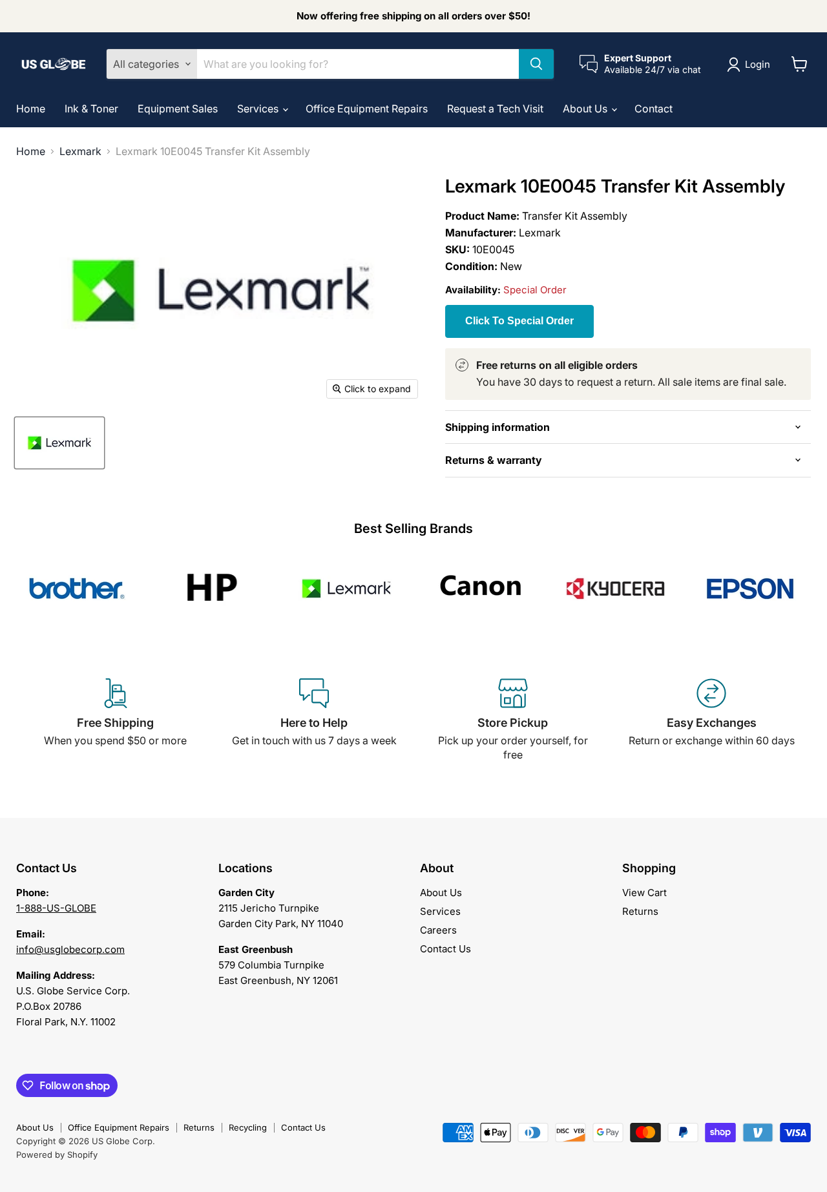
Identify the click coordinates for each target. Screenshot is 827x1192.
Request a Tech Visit (495, 108)
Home (30, 108)
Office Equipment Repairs (367, 108)
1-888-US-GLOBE (56, 908)
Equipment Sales (178, 108)
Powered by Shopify (57, 1154)
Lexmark (80, 151)
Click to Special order (519, 320)
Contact (653, 108)
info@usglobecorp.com (70, 949)
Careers (438, 930)
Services (259, 108)
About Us (586, 108)
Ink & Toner (91, 108)
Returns (640, 911)
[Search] (536, 64)
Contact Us (445, 949)
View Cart (644, 892)
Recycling (248, 1127)
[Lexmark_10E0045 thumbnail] (59, 442)
